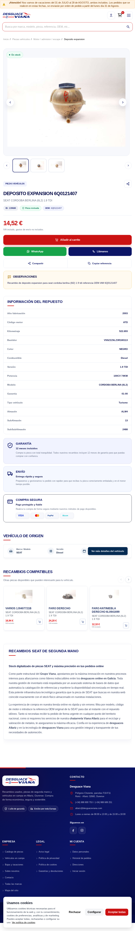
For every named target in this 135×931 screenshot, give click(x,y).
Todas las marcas (13, 884)
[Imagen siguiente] (123, 102)
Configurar (94, 912)
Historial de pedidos (81, 858)
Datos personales (80, 851)
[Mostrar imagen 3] (56, 165)
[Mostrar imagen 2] (38, 165)
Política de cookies (48, 864)
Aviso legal (44, 851)
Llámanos (102, 251)
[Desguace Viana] (20, 781)
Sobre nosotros (12, 871)
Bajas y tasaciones (14, 864)
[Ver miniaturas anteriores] (6, 165)
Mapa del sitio (11, 890)
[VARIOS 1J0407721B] (23, 596)
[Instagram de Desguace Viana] (82, 830)
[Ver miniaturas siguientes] (128, 165)
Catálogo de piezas (14, 851)
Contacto (9, 877)
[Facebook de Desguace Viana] (73, 830)
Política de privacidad (49, 858)
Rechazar (75, 912)
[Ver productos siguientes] (128, 579)
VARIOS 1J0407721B (18, 608)
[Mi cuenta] (111, 15)
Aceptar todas (117, 912)
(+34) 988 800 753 (84, 802)
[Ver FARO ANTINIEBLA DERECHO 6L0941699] (126, 625)
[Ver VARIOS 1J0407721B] (39, 622)
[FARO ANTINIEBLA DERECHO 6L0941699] (110, 596)
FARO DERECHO (59, 608)
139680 (11, 208)
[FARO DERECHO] (67, 596)
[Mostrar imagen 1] (21, 165)
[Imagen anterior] (10, 102)
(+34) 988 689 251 (103, 802)
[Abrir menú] (129, 15)
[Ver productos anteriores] (121, 579)
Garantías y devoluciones (51, 871)
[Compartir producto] (128, 184)
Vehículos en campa (14, 858)
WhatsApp (37, 251)
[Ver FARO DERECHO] (83, 622)
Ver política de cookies (23, 922)
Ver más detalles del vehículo (107, 551)
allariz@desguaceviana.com (88, 808)
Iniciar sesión (78, 871)
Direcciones (78, 864)
